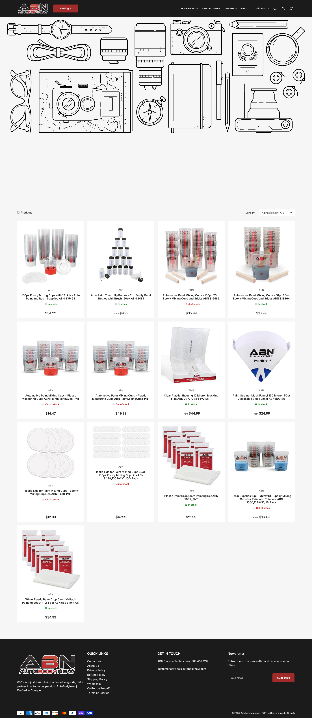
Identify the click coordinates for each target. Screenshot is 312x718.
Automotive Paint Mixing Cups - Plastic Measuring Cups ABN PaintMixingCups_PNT (50, 397)
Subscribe (283, 677)
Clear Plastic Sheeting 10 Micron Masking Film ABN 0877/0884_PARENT (191, 397)
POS (264, 713)
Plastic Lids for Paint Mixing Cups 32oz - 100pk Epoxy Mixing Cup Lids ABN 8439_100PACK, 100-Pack (120, 475)
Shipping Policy (97, 679)
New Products (189, 8)
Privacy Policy (96, 670)
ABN (50, 289)
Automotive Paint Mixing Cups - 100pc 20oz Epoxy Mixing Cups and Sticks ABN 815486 (191, 297)
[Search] (275, 8)
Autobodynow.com (250, 713)
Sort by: (250, 212)
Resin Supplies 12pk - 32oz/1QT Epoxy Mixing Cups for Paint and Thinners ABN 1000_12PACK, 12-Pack (261, 499)
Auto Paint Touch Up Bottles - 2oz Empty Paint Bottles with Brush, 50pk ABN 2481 (121, 297)
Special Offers (211, 8)
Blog (243, 8)
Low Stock (230, 8)
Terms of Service (98, 693)
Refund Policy (96, 674)
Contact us (94, 661)
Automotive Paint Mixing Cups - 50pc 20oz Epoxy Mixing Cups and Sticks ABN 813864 (261, 297)
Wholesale (94, 683)
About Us (93, 665)
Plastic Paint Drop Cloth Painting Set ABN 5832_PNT (191, 497)
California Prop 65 (98, 688)
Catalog (64, 8)
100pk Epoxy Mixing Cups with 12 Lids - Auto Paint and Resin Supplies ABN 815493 (50, 297)
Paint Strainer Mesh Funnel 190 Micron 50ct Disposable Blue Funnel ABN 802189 (261, 397)
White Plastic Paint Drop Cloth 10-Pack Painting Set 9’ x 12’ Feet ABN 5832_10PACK (50, 601)
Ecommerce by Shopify (283, 713)
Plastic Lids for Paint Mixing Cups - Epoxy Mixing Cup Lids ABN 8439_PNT (50, 492)
